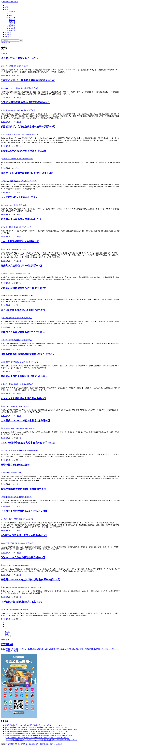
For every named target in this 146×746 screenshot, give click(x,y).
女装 (10, 13)
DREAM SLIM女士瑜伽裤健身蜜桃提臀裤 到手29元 (28, 80)
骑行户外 (12, 30)
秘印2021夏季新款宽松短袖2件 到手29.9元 (23, 332)
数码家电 (12, 24)
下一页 (7, 632)
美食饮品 (12, 28)
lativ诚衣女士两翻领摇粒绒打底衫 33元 (21, 601)
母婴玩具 (12, 20)
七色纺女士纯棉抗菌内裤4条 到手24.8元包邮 (24, 511)
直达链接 (4, 75)
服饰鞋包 (12, 11)
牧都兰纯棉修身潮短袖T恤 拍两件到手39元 (23, 489)
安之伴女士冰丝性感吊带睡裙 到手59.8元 (22, 219)
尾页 (6, 634)
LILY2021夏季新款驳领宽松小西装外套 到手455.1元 (28, 442)
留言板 (8, 42)
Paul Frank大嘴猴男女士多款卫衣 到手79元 (23, 398)
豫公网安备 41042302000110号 (28, 744)
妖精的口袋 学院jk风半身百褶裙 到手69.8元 (23, 151)
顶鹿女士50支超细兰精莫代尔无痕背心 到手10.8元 (27, 173)
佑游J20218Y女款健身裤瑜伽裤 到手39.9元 (23, 557)
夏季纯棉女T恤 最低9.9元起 (15, 464)
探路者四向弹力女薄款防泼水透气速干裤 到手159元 (28, 126)
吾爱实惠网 (14, 2)
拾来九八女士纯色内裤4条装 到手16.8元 (22, 265)
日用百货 (12, 26)
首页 (6, 7)
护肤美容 (12, 22)
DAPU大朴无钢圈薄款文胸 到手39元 (20, 241)
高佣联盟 (8, 36)
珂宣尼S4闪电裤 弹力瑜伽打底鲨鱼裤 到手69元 (25, 102)
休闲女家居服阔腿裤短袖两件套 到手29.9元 (23, 287)
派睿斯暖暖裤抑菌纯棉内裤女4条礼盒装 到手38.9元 (27, 354)
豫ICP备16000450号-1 (47, 744)
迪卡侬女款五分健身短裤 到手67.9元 (20, 58)
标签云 (3, 42)
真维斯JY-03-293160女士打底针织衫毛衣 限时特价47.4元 (30, 579)
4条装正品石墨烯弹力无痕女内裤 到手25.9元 (24, 535)
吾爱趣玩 (8, 32)
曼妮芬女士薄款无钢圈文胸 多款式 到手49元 (24, 376)
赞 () (19, 75)
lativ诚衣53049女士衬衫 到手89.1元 (19, 197)
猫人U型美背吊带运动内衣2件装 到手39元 (23, 310)
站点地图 (59, 744)
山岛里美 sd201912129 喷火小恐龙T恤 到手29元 (25, 420)
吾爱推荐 (8, 34)
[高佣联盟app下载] (19, 717)
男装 (10, 15)
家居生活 (12, 18)
